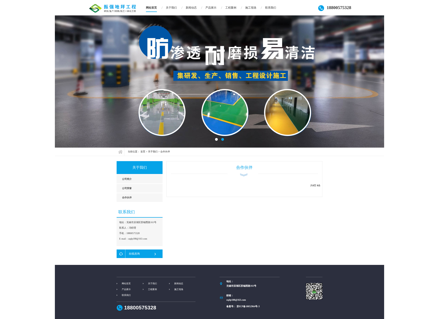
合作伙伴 (165, 151)
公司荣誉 (127, 188)
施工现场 (250, 7)
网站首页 (151, 7)
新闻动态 (191, 7)
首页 (142, 151)
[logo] (113, 8)
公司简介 (127, 179)
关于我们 (171, 7)
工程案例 (230, 7)
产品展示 (210, 7)
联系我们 (270, 7)
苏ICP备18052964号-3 (248, 306)
